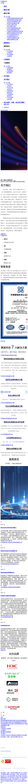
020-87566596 (4, 110)
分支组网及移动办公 (12, 36)
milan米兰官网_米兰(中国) (14, 776)
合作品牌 (9, 99)
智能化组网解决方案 (12, 39)
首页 (5, 6)
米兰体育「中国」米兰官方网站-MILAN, (12, 736)
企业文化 (9, 89)
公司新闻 (9, 52)
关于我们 (7, 76)
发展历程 (9, 95)
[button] (13, 180)
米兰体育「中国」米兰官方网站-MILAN (12, 772)
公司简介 (9, 86)
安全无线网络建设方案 (13, 29)
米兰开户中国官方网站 (7, 781)
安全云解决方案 (11, 26)
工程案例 (7, 59)
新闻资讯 (7, 43)
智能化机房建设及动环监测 (14, 33)
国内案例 (9, 69)
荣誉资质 (9, 92)
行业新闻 (9, 56)
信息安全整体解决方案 (13, 23)
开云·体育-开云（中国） (18, 779)
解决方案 (7, 10)
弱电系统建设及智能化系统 (14, 19)
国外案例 (9, 72)
